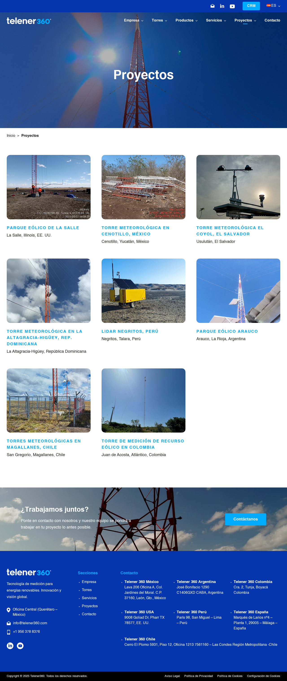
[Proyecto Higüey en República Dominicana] (49, 261)
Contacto (89, 614)
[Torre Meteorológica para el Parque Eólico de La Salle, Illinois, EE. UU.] (49, 157)
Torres (87, 590)
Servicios (89, 598)
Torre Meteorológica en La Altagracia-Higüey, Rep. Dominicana (45, 338)
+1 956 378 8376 (26, 632)
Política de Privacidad (198, 676)
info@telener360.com (30, 623)
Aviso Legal (172, 676)
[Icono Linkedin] (222, 6)
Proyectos (90, 606)
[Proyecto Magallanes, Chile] (49, 370)
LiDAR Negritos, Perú (130, 332)
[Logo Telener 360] (29, 19)
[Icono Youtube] (232, 6)
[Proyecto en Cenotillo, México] (143, 157)
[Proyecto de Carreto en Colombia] (143, 370)
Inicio (11, 136)
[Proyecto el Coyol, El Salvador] (238, 157)
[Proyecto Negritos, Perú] (143, 261)
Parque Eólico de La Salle (43, 228)
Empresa (89, 582)
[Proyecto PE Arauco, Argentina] (238, 261)
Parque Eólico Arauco (227, 332)
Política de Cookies (230, 676)
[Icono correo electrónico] (213, 6)
